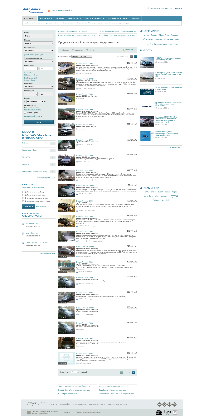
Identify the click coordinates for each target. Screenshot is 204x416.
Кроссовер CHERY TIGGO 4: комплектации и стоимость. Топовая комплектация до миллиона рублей (166, 119)
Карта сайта (65, 404)
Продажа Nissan (68, 23)
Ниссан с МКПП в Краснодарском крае (73, 31)
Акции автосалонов (117, 18)
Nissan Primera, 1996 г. (85, 64)
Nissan (168, 39)
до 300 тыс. (28, 72)
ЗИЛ (167, 200)
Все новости (175, 147)
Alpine (146, 35)
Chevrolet (148, 39)
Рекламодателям (79, 404)
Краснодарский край (61, 10)
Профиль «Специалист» (117, 404)
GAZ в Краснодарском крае (69, 394)
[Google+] (174, 406)
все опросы (41, 206)
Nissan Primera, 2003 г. (85, 171)
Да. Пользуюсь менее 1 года (35, 195)
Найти (38, 122)
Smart (146, 44)
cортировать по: (64, 56)
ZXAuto (156, 200)
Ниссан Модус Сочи (29, 150)
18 (52, 150)
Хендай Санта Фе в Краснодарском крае (74, 390)
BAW (147, 192)
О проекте (53, 404)
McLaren (158, 39)
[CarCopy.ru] (159, 412)
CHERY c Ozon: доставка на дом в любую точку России (168, 58)
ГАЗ (162, 200)
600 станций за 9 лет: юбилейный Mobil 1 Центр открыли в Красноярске (168, 103)
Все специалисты (46, 253)
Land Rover (148, 196)
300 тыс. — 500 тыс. (31, 75)
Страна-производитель (33, 58)
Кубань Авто (26, 164)
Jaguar (174, 192)
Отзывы (60, 18)
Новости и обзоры (94, 18)
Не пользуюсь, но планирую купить (37, 198)
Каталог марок (74, 18)
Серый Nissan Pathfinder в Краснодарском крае (117, 31)
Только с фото (32, 113)
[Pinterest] (169, 406)
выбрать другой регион (32, 109)
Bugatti (160, 192)
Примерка (135, 18)
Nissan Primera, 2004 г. (85, 94)
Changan (174, 35)
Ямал (176, 44)
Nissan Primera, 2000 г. (85, 155)
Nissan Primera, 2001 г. (85, 125)
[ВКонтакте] (159, 406)
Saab (177, 39)
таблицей (92, 50)
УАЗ (170, 44)
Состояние (28, 83)
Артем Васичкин (32, 224)
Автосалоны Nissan (45, 178)
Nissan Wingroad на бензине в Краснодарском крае (77, 35)
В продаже (29, 18)
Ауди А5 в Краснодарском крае (111, 386)
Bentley (154, 35)
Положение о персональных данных (88, 412)
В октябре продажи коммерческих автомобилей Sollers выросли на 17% (168, 74)
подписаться (130, 50)
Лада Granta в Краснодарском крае (112, 390)
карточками (79, 50)
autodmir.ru (27, 23)
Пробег (27, 98)
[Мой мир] (164, 406)
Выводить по (65, 372)
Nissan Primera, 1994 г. (85, 338)
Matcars (25, 143)
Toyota (173, 196)
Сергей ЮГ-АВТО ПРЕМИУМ (37, 243)
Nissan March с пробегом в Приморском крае (116, 394)
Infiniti (167, 192)
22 (52, 143)
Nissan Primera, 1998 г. (85, 186)
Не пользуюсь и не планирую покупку (38, 201)
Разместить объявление (161, 9)
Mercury (164, 196)
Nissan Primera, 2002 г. (85, 79)
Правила (67, 412)
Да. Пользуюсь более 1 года (34, 192)
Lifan (157, 196)
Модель (27, 40)
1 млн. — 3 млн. (30, 80)
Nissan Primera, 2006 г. (85, 140)
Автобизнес (46, 18)
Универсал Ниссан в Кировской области (74, 386)
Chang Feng (164, 35)
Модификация (29, 47)
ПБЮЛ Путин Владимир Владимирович (36, 171)
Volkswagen (158, 44)
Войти (179, 9)
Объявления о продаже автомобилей (46, 23)
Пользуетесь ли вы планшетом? (33, 187)
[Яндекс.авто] (167, 412)
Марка (26, 32)
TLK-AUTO (26, 157)
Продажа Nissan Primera (85, 23)
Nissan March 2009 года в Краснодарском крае (117, 35)
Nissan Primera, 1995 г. (85, 109)
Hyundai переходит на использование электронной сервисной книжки (166, 133)
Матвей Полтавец (33, 233)
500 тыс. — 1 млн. (30, 77)
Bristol (153, 192)
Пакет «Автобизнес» (97, 404)
